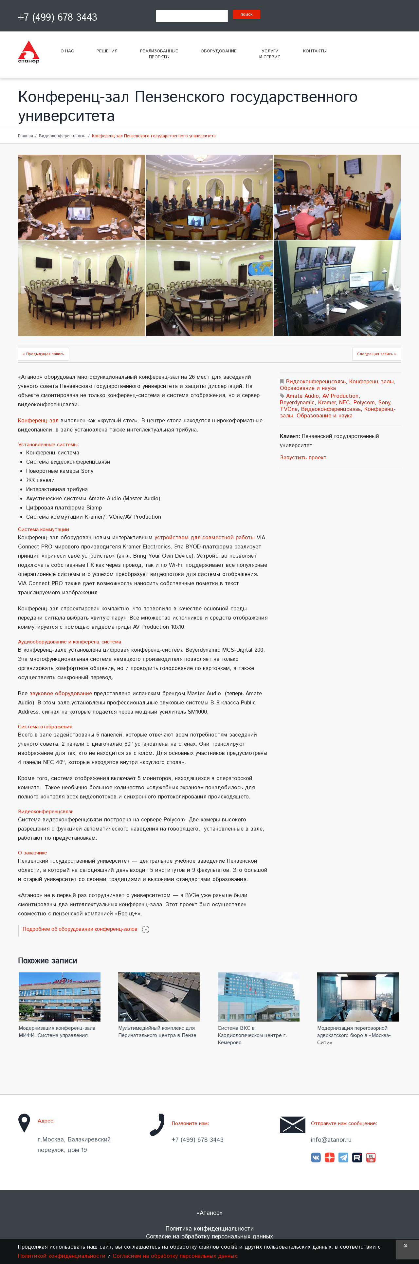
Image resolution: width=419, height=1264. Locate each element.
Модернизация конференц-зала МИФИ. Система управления (57, 1032)
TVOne (289, 409)
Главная (25, 136)
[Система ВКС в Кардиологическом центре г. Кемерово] (259, 997)
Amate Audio (302, 396)
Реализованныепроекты (159, 54)
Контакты (315, 51)
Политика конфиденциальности (210, 1229)
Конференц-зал (38, 421)
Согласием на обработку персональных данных (175, 1256)
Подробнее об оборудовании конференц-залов (80, 929)
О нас (67, 51)
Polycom (364, 403)
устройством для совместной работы (205, 538)
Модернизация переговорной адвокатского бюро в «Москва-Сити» (354, 1035)
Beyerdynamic (297, 403)
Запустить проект (303, 458)
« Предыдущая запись (43, 354)
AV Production (340, 396)
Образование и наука (308, 388)
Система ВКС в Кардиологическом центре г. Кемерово (252, 1035)
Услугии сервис (270, 54)
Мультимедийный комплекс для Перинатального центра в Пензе (157, 1032)
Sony (384, 403)
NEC (344, 403)
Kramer (327, 403)
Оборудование (219, 51)
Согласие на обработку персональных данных (209, 1237)
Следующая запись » (376, 354)
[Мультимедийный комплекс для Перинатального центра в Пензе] (160, 997)
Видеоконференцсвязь (62, 136)
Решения (107, 51)
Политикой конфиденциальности (61, 1256)
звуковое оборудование (60, 694)
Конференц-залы (371, 382)
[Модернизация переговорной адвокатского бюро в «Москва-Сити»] (359, 997)
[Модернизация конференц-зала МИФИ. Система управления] (60, 997)
